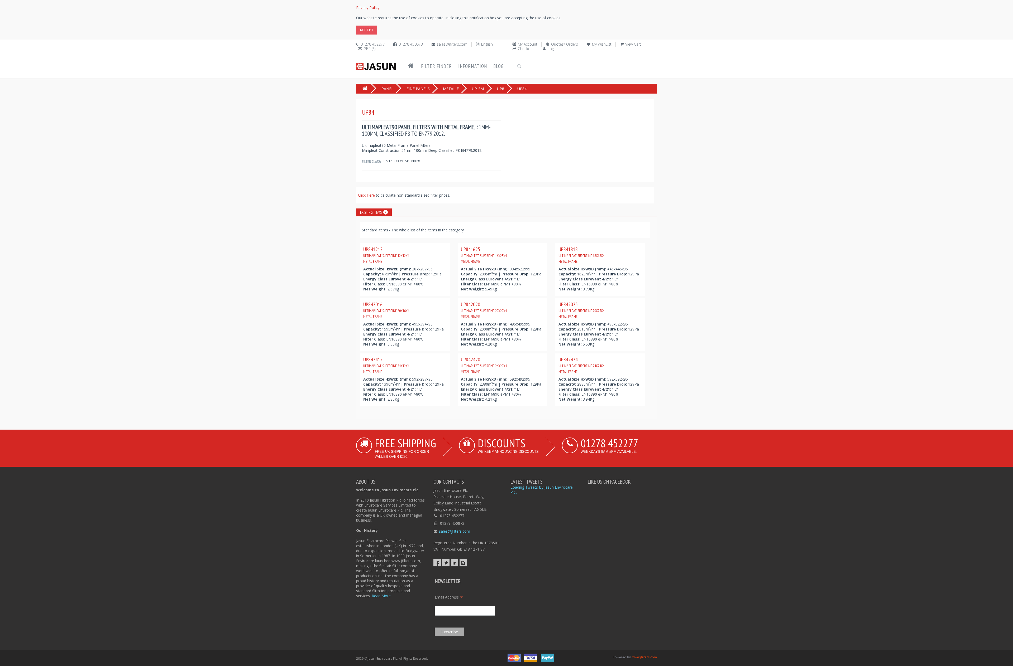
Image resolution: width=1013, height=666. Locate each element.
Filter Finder (436, 66)
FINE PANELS (418, 88)
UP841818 (581, 255)
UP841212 (386, 255)
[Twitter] (446, 562)
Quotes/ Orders (564, 44)
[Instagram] (463, 562)
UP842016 (386, 310)
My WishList (601, 44)
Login (552, 48)
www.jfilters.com (644, 657)
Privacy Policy (367, 7)
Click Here (367, 195)
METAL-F (451, 88)
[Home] (411, 66)
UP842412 (386, 365)
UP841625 (484, 255)
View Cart (633, 44)
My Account (527, 44)
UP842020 (484, 310)
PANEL (387, 88)
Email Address (449, 597)
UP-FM (478, 88)
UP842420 (484, 365)
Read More (381, 595)
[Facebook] (437, 562)
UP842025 (581, 310)
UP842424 (581, 365)
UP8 (500, 88)
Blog (498, 66)
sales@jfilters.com (452, 44)
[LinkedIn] (454, 562)
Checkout (526, 48)
